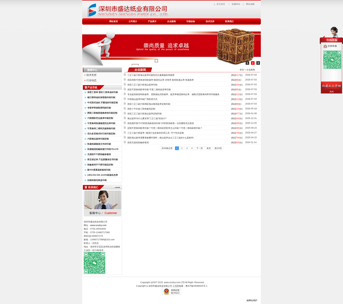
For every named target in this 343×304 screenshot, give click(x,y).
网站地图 (250, 4)
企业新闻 (171, 21)
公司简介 (133, 21)
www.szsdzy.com (172, 282)
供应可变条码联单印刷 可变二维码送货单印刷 (149, 89)
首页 (242, 70)
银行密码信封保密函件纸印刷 (101, 97)
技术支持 (210, 21)
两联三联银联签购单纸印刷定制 (102, 113)
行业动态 (91, 80)
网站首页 (113, 21)
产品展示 (152, 21)
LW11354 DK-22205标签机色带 (102, 175)
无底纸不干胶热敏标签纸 (99, 154)
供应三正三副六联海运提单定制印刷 (144, 113)
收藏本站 (236, 4)
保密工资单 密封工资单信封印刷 (102, 92)
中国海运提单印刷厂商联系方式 (142, 99)
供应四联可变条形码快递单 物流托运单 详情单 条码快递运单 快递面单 (160, 80)
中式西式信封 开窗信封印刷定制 (102, 102)
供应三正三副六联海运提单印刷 (142, 84)
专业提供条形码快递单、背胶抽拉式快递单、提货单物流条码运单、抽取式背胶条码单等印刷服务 (173, 94)
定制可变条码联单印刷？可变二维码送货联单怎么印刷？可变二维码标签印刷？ (164, 128)
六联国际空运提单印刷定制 (100, 118)
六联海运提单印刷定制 (98, 139)
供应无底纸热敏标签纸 (138, 142)
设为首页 (221, 4)
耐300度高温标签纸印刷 (98, 170)
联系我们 (229, 21)
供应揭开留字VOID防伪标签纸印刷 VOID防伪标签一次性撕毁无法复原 (160, 123)
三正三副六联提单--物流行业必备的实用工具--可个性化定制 (155, 133)
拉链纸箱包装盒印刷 (97, 180)
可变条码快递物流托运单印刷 (101, 123)
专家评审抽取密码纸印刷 (99, 108)
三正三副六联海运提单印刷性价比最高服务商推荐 (151, 75)
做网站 (250, 300)
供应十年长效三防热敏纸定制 (141, 109)
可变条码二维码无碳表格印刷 (101, 128)
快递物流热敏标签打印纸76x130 (102, 149)
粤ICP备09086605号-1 (196, 286)
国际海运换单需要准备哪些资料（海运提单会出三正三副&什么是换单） (161, 137)
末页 (209, 148)
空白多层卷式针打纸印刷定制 (101, 133)
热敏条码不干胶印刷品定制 (100, 164)
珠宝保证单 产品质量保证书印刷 (102, 159)
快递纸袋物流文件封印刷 (99, 144)
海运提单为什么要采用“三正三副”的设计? (146, 118)
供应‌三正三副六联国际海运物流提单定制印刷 (148, 104)
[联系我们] (117, 187)
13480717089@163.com (102, 239)
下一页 (199, 148)
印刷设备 (191, 21)
